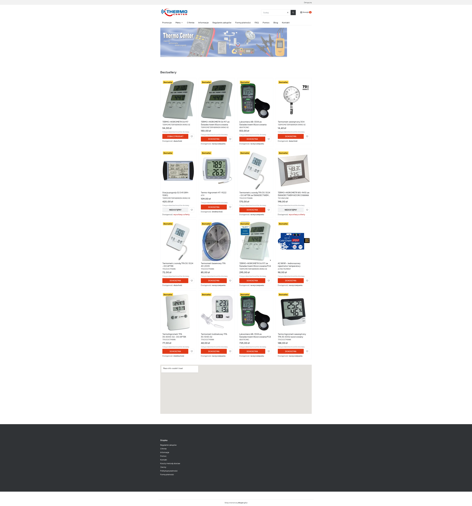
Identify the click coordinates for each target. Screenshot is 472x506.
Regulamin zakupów (168, 445)
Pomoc (163, 456)
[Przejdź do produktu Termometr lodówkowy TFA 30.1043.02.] (217, 312)
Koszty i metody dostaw (170, 463)
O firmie (163, 449)
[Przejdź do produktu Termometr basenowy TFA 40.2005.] (217, 241)
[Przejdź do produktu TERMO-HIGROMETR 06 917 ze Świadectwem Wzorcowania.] (217, 99)
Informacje (164, 452)
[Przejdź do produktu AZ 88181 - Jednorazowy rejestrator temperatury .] (294, 241)
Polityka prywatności (168, 471)
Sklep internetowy (235, 503)
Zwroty (163, 467)
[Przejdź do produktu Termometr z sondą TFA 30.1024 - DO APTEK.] (178, 241)
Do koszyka (213, 139)
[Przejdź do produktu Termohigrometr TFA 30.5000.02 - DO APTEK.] (178, 312)
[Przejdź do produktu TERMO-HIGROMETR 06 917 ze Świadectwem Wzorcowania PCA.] (255, 241)
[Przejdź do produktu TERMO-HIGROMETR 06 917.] (178, 99)
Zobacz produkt (175, 136)
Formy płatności (167, 474)
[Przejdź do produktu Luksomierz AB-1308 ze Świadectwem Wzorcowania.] (255, 99)
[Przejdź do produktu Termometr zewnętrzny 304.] (294, 99)
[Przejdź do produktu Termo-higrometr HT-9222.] (217, 170)
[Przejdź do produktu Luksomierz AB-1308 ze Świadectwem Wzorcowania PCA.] (255, 312)
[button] (293, 12)
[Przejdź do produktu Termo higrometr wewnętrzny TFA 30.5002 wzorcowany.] (294, 312)
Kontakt (163, 460)
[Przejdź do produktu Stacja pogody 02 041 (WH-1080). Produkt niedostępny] (178, 170)
